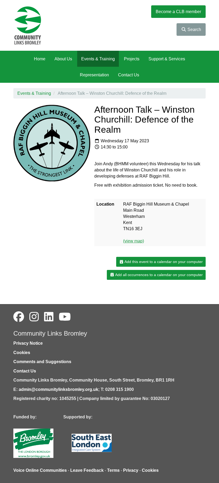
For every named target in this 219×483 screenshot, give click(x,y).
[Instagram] (34, 317)
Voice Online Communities (40, 470)
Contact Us (128, 75)
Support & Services (166, 59)
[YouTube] (65, 317)
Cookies (21, 352)
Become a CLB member (178, 11)
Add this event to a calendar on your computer (163, 262)
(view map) (133, 241)
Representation (94, 75)
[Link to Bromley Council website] (41, 443)
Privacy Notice (28, 343)
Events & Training (98, 59)
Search (193, 29)
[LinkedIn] (48, 317)
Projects (131, 59)
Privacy (130, 470)
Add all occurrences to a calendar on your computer (158, 275)
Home (39, 59)
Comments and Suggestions (42, 361)
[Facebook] (18, 317)
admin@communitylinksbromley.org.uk (58, 389)
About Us (63, 59)
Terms (113, 470)
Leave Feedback (87, 470)
